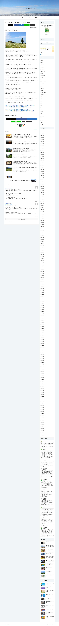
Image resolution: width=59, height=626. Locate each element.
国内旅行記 (7, 115)
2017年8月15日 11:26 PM (8, 204)
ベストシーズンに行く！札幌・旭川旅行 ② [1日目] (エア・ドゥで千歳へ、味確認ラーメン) (20, 105)
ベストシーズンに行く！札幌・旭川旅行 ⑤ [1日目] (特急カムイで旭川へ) (17, 109)
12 (45, 48)
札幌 (13, 115)
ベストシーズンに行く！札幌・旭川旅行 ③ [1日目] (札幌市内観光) (16, 106)
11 (43, 48)
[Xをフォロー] (20, 126)
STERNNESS (7, 203)
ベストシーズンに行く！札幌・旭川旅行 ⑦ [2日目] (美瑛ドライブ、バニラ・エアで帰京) (19, 111)
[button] (32, 25)
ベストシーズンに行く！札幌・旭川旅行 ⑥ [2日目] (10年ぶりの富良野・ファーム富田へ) (19, 110)
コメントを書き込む (21, 219)
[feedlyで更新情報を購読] (21, 126)
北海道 (11, 115)
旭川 (15, 115)
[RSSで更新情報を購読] (23, 126)
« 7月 (41, 54)
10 (41, 48)
